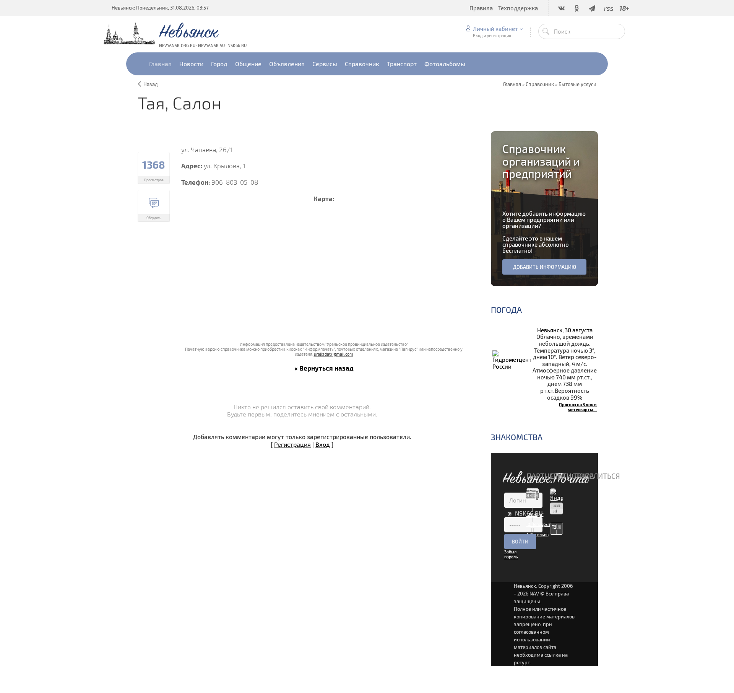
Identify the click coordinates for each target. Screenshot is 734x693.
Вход (322, 444)
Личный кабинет (495, 28)
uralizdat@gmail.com (333, 353)
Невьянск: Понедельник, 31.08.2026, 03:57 (160, 8)
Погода (506, 309)
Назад (150, 84)
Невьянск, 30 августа (565, 330)
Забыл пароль (511, 554)
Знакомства (516, 437)
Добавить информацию (544, 267)
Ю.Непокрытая (540, 524)
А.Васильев (537, 534)
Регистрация (292, 444)
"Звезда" (535, 514)
